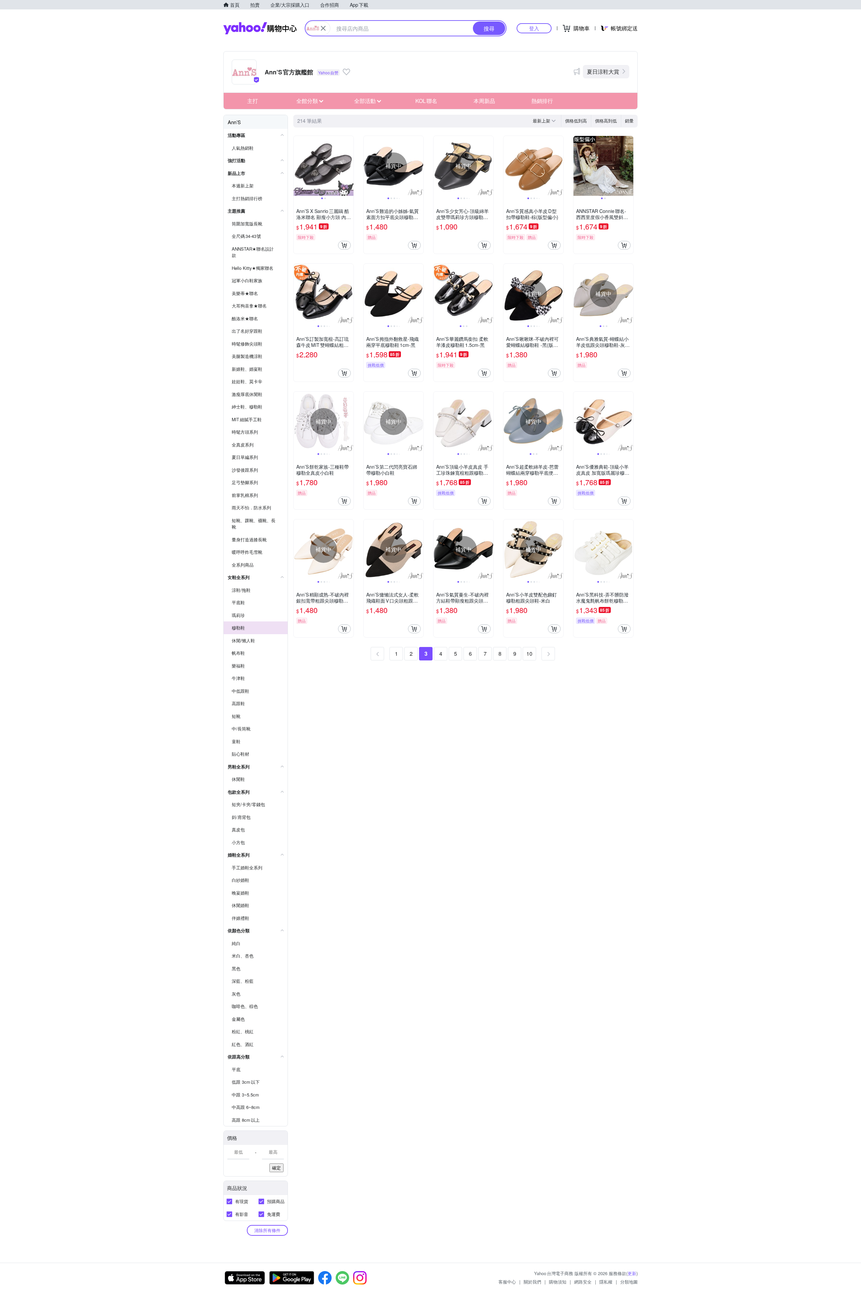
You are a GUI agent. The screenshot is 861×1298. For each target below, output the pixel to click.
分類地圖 (629, 1281)
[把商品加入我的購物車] (344, 245)
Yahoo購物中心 (260, 28)
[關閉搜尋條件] (323, 28)
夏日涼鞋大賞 (603, 71)
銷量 (629, 120)
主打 (252, 101)
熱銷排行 (542, 101)
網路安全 (583, 1281)
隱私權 (605, 1281)
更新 (632, 1273)
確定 (276, 1167)
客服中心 (507, 1281)
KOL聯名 (426, 101)
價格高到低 (606, 120)
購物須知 (557, 1281)
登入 (534, 28)
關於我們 (532, 1281)
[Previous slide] (298, 165)
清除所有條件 (267, 1230)
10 (529, 653)
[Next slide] (349, 165)
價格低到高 (576, 120)
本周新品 (484, 101)
